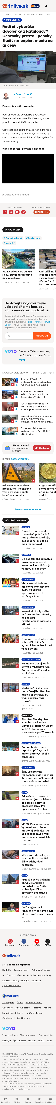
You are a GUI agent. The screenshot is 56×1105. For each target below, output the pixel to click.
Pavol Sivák (27, 897)
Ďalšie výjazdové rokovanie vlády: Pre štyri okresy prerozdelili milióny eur (37, 912)
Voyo (22, 359)
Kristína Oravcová (31, 705)
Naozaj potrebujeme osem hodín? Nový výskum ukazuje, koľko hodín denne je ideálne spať (36, 419)
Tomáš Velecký (30, 14)
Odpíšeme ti (8, 1018)
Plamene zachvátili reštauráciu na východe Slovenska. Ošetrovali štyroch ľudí (34, 394)
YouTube (37, 945)
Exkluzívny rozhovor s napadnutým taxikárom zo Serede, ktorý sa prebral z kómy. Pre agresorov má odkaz (36, 803)
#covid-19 (9, 243)
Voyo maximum (10, 1035)
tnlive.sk (8, 14)
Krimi (24, 792)
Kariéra (47, 1008)
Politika (26, 903)
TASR (24, 844)
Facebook (24, 945)
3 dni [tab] (43, 373)
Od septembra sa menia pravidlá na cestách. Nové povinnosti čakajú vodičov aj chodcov (37, 564)
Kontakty (6, 970)
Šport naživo (19, 1040)
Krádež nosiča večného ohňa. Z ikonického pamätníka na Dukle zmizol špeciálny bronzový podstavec (36, 886)
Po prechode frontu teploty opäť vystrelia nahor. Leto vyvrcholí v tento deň (35, 752)
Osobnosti (7, 1008)
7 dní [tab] (51, 373)
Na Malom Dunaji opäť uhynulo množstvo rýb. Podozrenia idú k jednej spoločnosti (36, 668)
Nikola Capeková (30, 869)
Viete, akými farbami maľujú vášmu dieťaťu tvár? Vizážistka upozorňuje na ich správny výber (35, 590)
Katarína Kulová (30, 761)
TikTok (48, 945)
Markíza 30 (27, 715)
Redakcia (36, 980)
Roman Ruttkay (29, 813)
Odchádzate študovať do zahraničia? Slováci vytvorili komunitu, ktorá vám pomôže (38, 644)
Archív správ (8, 975)
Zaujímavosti (28, 579)
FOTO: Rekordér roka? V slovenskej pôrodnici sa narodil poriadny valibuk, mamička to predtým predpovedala (34, 406)
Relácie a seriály (34, 1002)
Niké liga (6, 1040)
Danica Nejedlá (30, 736)
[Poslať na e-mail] (17, 212)
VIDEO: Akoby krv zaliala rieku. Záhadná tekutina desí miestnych (17, 275)
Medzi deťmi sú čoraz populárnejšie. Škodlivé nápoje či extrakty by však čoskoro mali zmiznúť (36, 695)
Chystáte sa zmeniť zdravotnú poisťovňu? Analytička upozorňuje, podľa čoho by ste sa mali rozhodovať (36, 538)
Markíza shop (23, 1018)
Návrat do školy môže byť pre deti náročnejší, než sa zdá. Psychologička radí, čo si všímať (37, 618)
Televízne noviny (28, 1035)
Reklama (37, 1008)
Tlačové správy (22, 1008)
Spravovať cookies (11, 985)
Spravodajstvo (46, 1035)
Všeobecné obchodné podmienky (34, 975)
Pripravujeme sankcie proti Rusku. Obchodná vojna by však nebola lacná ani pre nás (16, 490)
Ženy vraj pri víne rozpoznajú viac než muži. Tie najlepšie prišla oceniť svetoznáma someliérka (37, 776)
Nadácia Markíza (34, 1013)
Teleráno (26, 548)
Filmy (49, 1040)
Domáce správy (21, 970)
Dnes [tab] (36, 373)
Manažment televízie (12, 1013)
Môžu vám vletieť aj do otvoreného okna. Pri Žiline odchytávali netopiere (36, 860)
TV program (8, 1002)
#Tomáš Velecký (13, 238)
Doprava (26, 555)
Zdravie (25, 527)
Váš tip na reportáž (18, 965)
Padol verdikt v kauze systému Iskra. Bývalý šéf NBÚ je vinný (35, 431)
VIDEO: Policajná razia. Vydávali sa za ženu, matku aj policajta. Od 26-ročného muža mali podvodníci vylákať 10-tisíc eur (36, 832)
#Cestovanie (33, 238)
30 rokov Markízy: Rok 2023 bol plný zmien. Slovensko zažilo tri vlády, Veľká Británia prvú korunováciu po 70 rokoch (38, 726)
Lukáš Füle (27, 677)
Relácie (32, 1040)
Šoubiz (20, 1002)
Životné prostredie (31, 660)
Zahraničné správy (41, 970)
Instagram (10, 945)
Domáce (18, 14)
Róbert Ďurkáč (23, 94)
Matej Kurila (28, 786)
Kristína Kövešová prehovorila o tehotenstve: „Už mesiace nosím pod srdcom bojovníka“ (35, 382)
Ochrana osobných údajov (15, 980)
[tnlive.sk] (15, 6)
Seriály (41, 1040)
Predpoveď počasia (31, 743)
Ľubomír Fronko (30, 921)
